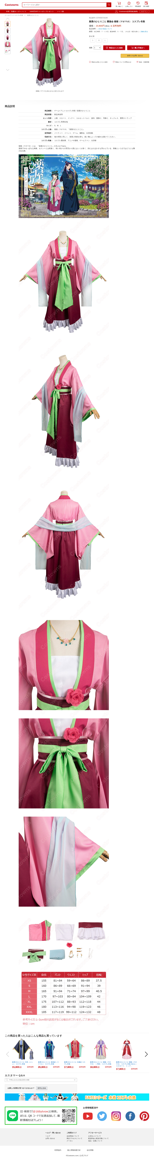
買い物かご (119, 4)
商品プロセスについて (74, 1138)
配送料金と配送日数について (98, 1138)
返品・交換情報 (143, 62)
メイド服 (60, 11)
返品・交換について (95, 1141)
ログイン (144, 11)
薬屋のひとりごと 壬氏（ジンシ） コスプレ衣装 (22, 1063)
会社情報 (90, 1150)
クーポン (70, 1141)
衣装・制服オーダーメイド (16, 11)
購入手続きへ (138, 48)
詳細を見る (144, 31)
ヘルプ (47, 1136)
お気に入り (129, 4)
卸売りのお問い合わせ (135, 56)
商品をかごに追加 (114, 48)
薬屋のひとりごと (33, 15)
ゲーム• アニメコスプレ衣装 (14, 15)
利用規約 (58, 1150)
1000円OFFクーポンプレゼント (42, 11)
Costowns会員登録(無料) (128, 11)
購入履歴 (146, 4)
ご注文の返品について (104, 29)
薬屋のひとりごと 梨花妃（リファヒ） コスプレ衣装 (48, 1063)
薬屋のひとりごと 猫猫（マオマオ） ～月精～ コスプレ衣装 (100, 1063)
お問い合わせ (50, 1138)
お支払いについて (94, 1136)
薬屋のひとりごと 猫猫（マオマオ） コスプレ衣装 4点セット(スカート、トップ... (126, 1064)
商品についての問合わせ (122, 62)
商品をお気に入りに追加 (98, 62)
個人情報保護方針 (74, 1150)
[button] (7, 18)
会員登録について (73, 1136)
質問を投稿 (42, 1088)
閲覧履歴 (138, 4)
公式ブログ (84, 1155)
